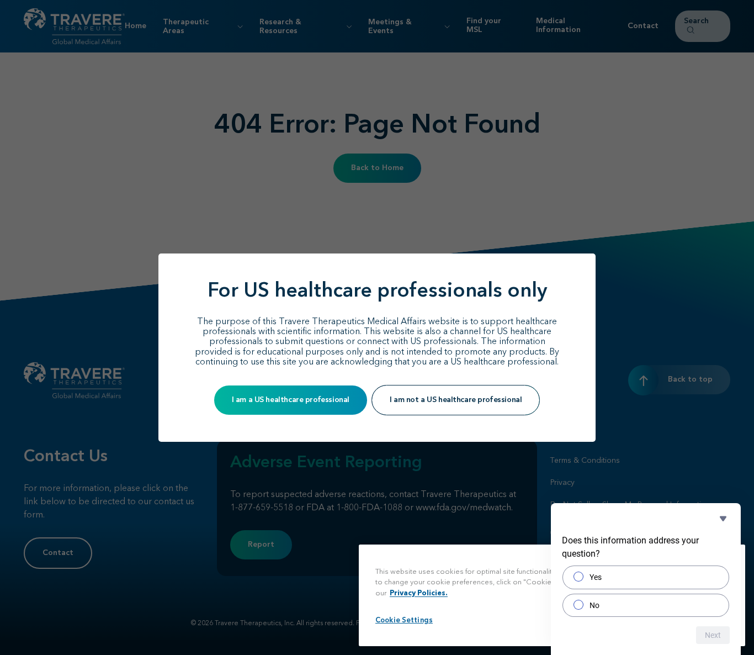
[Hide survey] (723, 518)
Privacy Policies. (419, 593)
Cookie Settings (404, 620)
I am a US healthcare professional (290, 400)
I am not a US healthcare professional (456, 400)
